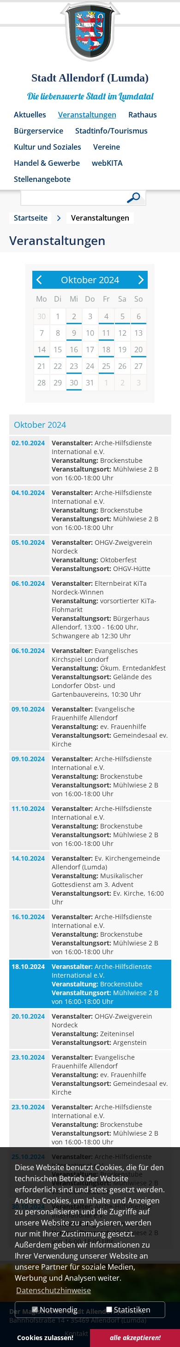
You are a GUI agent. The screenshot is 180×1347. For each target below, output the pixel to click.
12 (122, 333)
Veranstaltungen (87, 115)
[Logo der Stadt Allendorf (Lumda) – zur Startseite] (90, 36)
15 (58, 349)
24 (90, 366)
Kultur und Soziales (47, 147)
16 (74, 349)
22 (58, 366)
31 (90, 383)
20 (138, 349)
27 (138, 366)
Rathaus (142, 115)
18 (106, 349)
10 (90, 333)
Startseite (31, 218)
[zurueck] (39, 280)
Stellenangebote (42, 179)
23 (74, 366)
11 (106, 333)
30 (74, 383)
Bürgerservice (38, 131)
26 (122, 366)
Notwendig (58, 1310)
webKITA (107, 163)
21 (41, 366)
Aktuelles (30, 115)
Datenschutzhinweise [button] (53, 1290)
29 (58, 383)
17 (90, 349)
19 (122, 349)
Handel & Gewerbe (47, 163)
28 (41, 383)
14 (41, 349)
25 (106, 366)
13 (138, 333)
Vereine (106, 147)
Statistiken (131, 1310)
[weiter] (141, 280)
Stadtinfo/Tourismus (111, 131)
